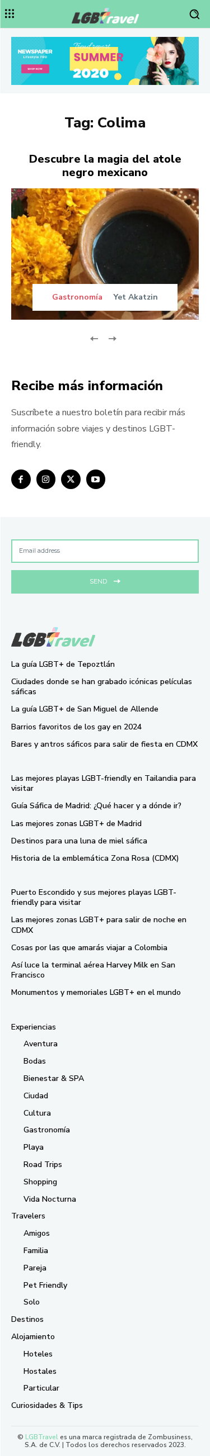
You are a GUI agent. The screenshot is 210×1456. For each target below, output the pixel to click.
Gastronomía (77, 297)
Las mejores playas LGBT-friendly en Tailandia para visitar (103, 783)
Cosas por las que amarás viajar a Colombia (89, 947)
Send (98, 581)
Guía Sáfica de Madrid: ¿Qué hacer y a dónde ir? (96, 805)
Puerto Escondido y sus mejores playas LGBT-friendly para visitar (93, 897)
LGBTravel (41, 1437)
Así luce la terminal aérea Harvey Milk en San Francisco (93, 970)
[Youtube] (96, 479)
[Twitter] (71, 479)
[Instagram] (46, 479)
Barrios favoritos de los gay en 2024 (76, 727)
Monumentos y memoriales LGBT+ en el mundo (96, 992)
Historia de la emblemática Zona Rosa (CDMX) (95, 858)
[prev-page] (94, 338)
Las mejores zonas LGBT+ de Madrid (76, 823)
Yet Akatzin (136, 297)
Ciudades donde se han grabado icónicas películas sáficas (101, 686)
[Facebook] (21, 479)
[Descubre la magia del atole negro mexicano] (105, 254)
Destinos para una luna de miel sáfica (79, 841)
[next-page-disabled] (112, 338)
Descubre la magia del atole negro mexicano (105, 165)
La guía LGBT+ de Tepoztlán (63, 664)
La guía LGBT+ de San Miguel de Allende (84, 709)
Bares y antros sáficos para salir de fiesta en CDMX (104, 744)
